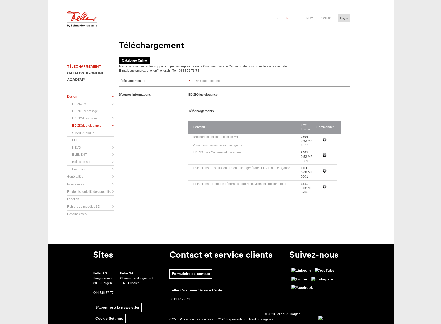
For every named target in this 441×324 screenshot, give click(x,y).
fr (286, 18)
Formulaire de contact (191, 274)
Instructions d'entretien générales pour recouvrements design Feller (239, 184)
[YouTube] (324, 270)
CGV (172, 319)
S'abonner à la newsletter (117, 307)
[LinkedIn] (301, 270)
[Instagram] (322, 279)
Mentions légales (261, 319)
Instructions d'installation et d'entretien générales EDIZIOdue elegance (241, 168)
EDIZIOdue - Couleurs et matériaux (217, 152)
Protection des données (196, 319)
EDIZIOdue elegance (207, 81)
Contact (326, 18)
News (310, 18)
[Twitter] (299, 279)
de (277, 18)
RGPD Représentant (231, 319)
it (294, 18)
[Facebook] (302, 287)
